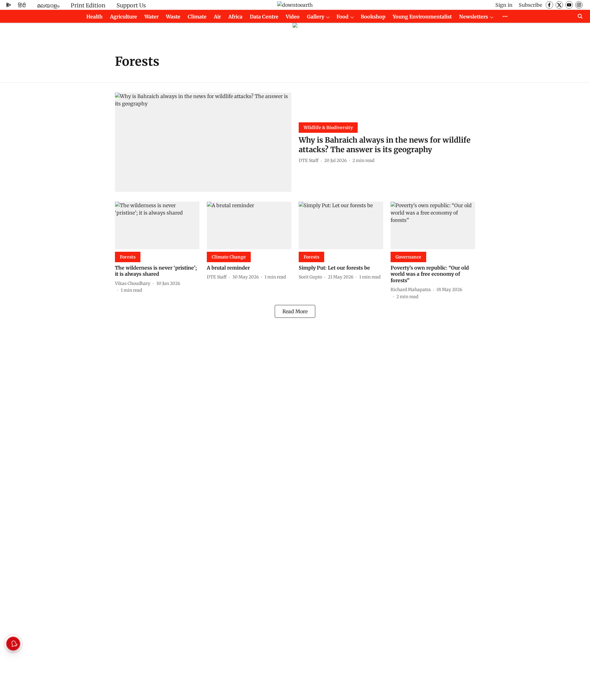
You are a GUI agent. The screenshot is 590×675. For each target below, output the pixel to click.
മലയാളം (48, 5)
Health (94, 17)
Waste (173, 17)
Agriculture (123, 17)
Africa (235, 17)
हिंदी (22, 5)
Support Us (131, 5)
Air (217, 17)
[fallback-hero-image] (203, 142)
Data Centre (264, 17)
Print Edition (88, 5)
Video (293, 17)
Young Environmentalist (422, 17)
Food (342, 17)
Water (151, 17)
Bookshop (373, 17)
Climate (197, 17)
